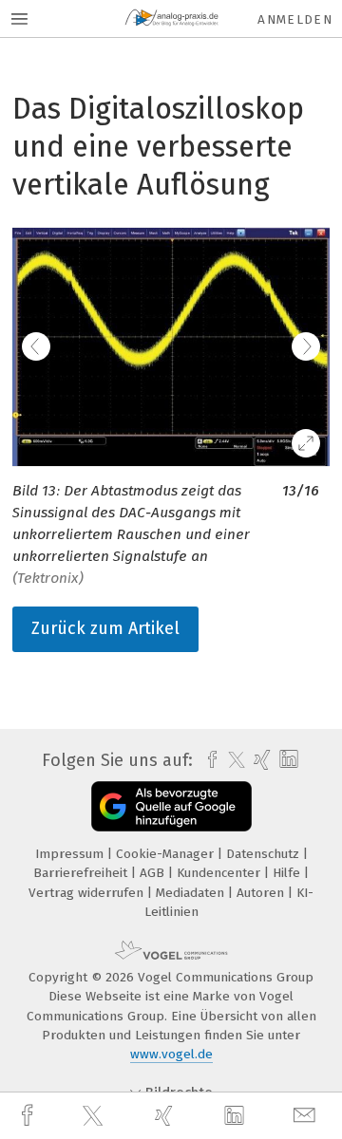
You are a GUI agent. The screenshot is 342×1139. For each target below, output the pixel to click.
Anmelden (294, 19)
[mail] (307, 1115)
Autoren (262, 893)
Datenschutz (264, 854)
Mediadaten (192, 893)
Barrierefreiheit (82, 873)
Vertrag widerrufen (87, 893)
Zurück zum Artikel (105, 628)
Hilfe (288, 873)
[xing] (166, 1116)
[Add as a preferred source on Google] (171, 806)
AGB (154, 873)
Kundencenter (220, 873)
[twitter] (95, 1116)
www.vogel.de (171, 1054)
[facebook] (29, 1115)
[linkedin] (236, 1116)
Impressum (71, 854)
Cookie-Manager (167, 854)
